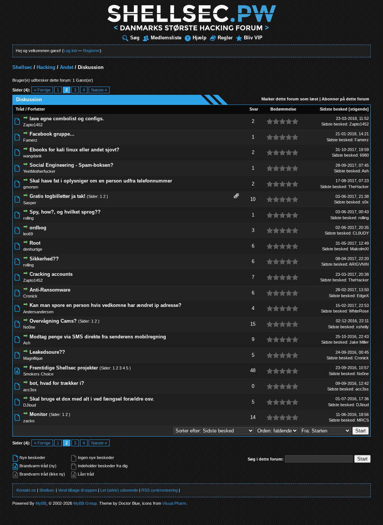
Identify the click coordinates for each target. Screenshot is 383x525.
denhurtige (32, 249)
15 (252, 324)
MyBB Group (85, 503)
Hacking (46, 67)
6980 (364, 155)
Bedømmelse (283, 109)
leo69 (28, 234)
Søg (135, 37)
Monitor (39, 414)
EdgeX (363, 295)
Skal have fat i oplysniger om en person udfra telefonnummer (101, 181)
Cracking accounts (51, 274)
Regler (225, 37)
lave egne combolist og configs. (67, 118)
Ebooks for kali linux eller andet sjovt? (74, 150)
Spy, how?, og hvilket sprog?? (65, 212)
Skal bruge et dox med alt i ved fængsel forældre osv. (92, 399)
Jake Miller (359, 342)
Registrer (91, 50)
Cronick (30, 296)
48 (252, 370)
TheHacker (358, 186)
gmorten (30, 187)
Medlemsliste (166, 37)
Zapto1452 (33, 125)
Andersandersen (38, 312)
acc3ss (30, 389)
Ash (365, 171)
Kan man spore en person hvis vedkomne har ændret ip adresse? (105, 305)
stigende (358, 109)
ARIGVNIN (359, 264)
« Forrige (42, 90)
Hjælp (199, 37)
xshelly (362, 327)
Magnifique (33, 358)
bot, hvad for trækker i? (57, 383)
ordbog (38, 227)
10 (252, 199)
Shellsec (22, 67)
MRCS (363, 420)
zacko (28, 421)
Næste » (99, 90)
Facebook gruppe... (52, 134)
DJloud (29, 405)
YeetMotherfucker (39, 171)
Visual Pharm (174, 503)
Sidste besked (333, 109)
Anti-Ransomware (50, 290)
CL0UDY (361, 233)
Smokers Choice (38, 374)
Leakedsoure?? (47, 352)
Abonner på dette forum (345, 99)
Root (35, 243)
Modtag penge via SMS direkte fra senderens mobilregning (98, 337)
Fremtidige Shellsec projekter (64, 368)
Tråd (20, 109)
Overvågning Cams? (53, 321)
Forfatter (36, 109)
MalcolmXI (359, 249)
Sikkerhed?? (44, 259)
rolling (28, 218)
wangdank (32, 156)
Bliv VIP (253, 37)
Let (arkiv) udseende (119, 490)
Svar (253, 109)
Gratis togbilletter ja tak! (57, 196)
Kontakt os (26, 490)
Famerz (30, 140)
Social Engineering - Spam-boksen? (71, 165)
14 (252, 417)
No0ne (29, 327)
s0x (365, 202)
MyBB (41, 503)
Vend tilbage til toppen (77, 490)
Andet (66, 67)
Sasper (29, 202)
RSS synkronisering (159, 490)
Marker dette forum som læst (289, 99)
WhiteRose (359, 311)
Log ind (70, 50)
